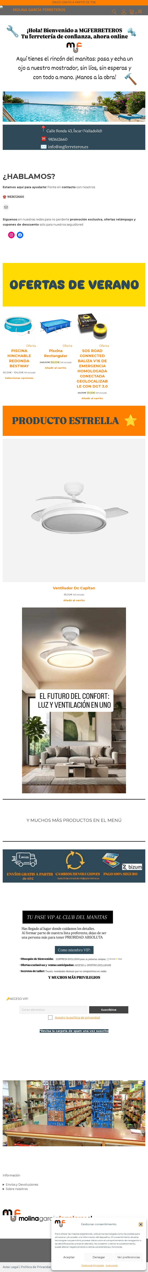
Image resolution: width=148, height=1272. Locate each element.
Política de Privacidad (93, 1265)
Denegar (99, 1257)
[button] (141, 1224)
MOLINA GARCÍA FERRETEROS (39, 10)
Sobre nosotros (17, 1189)
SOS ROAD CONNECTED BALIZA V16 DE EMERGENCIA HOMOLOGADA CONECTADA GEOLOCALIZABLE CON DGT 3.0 (92, 368)
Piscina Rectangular (55, 353)
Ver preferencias (128, 1257)
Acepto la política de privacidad (77, 1017)
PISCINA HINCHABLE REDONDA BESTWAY (19, 358)
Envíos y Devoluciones (22, 1184)
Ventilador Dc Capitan (74, 588)
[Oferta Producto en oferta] (19, 341)
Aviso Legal (111, 1265)
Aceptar (69, 1257)
